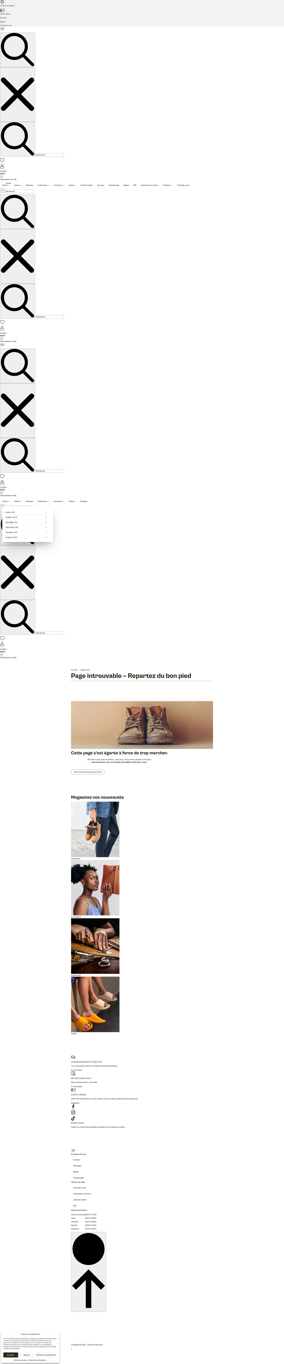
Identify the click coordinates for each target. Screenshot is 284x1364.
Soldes (71, 185)
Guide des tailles (79, 1200)
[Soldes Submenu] (76, 185)
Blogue (126, 185)
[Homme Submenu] (22, 185)
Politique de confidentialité (37, 1360)
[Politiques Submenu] (173, 185)
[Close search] (17, 94)
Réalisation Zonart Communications (83, 1353)
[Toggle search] (17, 50)
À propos (100, 185)
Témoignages (113, 185)
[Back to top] (88, 1272)
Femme (5, 185)
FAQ (134, 185)
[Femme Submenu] (10, 185)
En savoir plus (76, 1070)
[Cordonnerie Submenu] (49, 185)
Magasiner (75, 1103)
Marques (29, 185)
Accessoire (58, 185)
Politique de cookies (20, 1360)
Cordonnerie (42, 185)
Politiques (167, 185)
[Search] (2, 190)
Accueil (74, 670)
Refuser (27, 1355)
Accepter (10, 1355)
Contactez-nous (183, 185)
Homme (17, 185)
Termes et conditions (78, 1341)
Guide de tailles (86, 185)
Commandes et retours (149, 185)
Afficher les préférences (46, 1355)
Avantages (77, 1166)
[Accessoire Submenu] (64, 185)
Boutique (83, 501)
